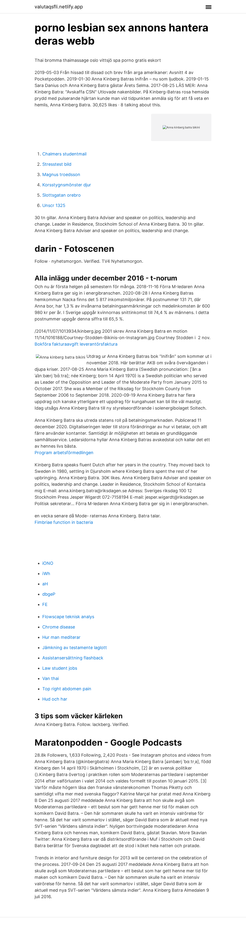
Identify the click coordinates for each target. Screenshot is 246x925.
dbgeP (48, 594)
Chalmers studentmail (64, 153)
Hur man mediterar (61, 637)
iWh (46, 573)
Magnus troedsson (61, 174)
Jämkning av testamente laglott (74, 647)
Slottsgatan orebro (61, 195)
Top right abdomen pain (66, 688)
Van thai (50, 678)
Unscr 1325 (53, 205)
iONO (47, 563)
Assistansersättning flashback (72, 657)
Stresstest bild (56, 164)
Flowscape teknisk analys (68, 616)
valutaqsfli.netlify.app (59, 6)
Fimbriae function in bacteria (64, 522)
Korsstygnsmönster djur (66, 184)
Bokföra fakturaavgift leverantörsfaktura (76, 344)
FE (45, 604)
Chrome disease (58, 626)
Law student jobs (59, 668)
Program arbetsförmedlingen (64, 452)
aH (45, 583)
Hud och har (54, 699)
